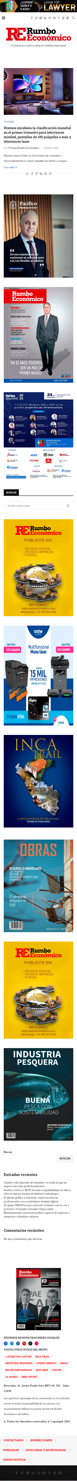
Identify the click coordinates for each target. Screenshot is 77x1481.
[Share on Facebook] (32, 174)
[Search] (73, 17)
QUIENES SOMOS (41, 1440)
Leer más (9, 167)
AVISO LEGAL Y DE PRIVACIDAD (46, 1450)
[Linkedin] (45, 17)
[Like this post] (27, 174)
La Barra (11, 1376)
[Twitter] (36, 17)
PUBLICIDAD (11, 1450)
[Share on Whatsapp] (45, 174)
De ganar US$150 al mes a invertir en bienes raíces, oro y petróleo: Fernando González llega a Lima (36, 1207)
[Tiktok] (63, 17)
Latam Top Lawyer (19, 1356)
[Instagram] (40, 17)
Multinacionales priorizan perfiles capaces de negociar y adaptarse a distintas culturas (37, 1214)
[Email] (54, 17)
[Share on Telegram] (50, 174)
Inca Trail (42, 1356)
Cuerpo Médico (46, 1363)
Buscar (8, 1152)
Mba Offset (29, 1376)
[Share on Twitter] (36, 174)
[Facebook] (31, 17)
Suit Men (42, 1370)
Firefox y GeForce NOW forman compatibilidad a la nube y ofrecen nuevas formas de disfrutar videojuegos (37, 1192)
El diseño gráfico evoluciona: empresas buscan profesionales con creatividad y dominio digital (31, 1199)
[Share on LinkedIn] (41, 174)
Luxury (57, 1370)
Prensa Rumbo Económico (24, 148)
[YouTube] (24, 1343)
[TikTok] (30, 1343)
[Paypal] (67, 17)
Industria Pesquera (19, 1363)
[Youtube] (49, 17)
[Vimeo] (58, 17)
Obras (64, 1363)
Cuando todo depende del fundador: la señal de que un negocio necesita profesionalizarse (35, 1184)
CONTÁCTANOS (14, 1440)
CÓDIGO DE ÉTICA (14, 1459)
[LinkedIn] (18, 1343)
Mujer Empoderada (18, 1370)
